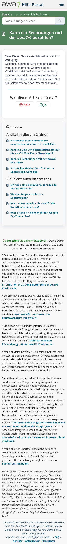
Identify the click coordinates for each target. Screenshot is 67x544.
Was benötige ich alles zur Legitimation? (26, 196)
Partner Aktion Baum (15, 463)
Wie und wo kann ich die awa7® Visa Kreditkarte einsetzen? (32, 205)
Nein (26, 105)
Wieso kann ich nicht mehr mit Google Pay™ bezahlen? (34, 214)
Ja (44, 105)
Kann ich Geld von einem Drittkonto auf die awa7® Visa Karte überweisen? (35, 151)
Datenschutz (32, 540)
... (16, 14)
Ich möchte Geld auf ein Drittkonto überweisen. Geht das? (32, 170)
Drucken (16, 127)
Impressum (48, 540)
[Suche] (60, 21)
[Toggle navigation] (61, 4)
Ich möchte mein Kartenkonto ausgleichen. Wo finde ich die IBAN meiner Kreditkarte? (31, 142)
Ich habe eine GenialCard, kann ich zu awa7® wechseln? (33, 186)
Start (5, 14)
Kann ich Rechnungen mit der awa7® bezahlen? (33, 160)
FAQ (56, 537)
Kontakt (17, 540)
